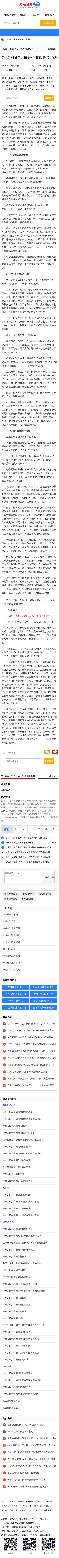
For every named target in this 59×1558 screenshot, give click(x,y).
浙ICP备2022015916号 (40, 1535)
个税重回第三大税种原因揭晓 (18, 39)
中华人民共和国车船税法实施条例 (19, 1305)
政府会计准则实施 (11, 969)
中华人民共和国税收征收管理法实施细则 (22, 1380)
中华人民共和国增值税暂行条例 (18, 1112)
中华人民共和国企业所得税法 (16, 1195)
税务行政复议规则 (11, 1408)
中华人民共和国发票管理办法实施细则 (21, 1394)
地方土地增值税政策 (43, 1007)
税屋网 (4, 1519)
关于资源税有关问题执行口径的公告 (20, 1277)
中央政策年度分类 (43, 994)
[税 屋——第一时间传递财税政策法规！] (29, 8)
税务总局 (30, 1501)
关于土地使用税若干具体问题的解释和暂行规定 (25, 1243)
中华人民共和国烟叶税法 (14, 1311)
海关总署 (5, 1506)
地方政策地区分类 (43, 1000)
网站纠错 (44, 1519)
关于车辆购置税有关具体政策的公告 (20, 1167)
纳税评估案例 (28, 894)
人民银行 (16, 1506)
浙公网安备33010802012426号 (14, 1535)
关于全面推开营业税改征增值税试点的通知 (23, 1140)
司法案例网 (47, 1510)
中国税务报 (14, 66)
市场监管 (48, 1501)
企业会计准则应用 (11, 928)
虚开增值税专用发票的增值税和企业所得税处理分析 (31, 1459)
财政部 (13, 1501)
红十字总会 (45, 1506)
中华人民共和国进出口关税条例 (18, 1181)
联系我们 (34, 1519)
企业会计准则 (9, 921)
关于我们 (13, 1519)
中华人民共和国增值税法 (14, 1126)
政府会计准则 (9, 949)
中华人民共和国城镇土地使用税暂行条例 (22, 1236)
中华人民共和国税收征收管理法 (18, 1373)
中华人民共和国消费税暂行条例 (18, 1147)
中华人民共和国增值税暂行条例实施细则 (22, 1119)
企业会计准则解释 (11, 935)
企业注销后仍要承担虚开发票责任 (23, 1473)
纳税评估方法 (10, 894)
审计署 (25, 1506)
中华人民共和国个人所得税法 (16, 1208)
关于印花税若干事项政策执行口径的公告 (22, 1263)
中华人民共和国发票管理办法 (16, 1387)
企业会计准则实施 (11, 942)
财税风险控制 (28, 899)
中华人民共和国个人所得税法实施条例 (21, 1215)
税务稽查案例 (26, 49)
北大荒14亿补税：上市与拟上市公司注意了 (27, 1072)
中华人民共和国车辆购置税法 (16, 1160)
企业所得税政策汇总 (43, 987)
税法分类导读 (15, 1000)
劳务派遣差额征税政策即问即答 (19, 842)
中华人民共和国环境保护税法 (16, 1346)
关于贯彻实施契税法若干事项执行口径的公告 (24, 1325)
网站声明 (23, 1519)
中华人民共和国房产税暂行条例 (18, 1229)
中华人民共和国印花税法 (14, 1256)
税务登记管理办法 (11, 1401)
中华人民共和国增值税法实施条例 (19, 1133)
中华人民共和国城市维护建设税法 (19, 1250)
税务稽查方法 (45, 894)
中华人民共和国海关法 (13, 1174)
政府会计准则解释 (11, 963)
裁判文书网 (34, 1510)
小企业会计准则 (10, 914)
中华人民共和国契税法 (13, 1318)
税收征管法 (46, 585)
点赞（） (12, 753)
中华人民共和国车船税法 (14, 1298)
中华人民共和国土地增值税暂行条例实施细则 (24, 1291)
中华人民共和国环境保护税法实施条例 (21, 1353)
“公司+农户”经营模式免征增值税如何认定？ (28, 1486)
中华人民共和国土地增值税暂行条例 (20, 1284)
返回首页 (52, 49)
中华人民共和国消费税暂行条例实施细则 (22, 1153)
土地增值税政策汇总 (16, 1007)
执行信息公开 (7, 1510)
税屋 (5, 49)
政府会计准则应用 (11, 956)
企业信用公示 (21, 1510)
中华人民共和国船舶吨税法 (15, 1359)
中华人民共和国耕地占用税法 (16, 1332)
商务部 (21, 1501)
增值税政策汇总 (15, 987)
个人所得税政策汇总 (16, 994)
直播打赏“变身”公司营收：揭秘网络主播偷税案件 (30, 1030)
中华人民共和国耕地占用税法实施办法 (21, 1339)
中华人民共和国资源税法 (14, 1270)
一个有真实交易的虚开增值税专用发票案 (26, 1480)
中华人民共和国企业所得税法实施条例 (21, 1201)
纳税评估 (14, 49)
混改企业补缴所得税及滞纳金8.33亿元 (25, 1425)
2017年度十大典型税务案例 (20, 1431)
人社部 (39, 1501)
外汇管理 (34, 1506)
